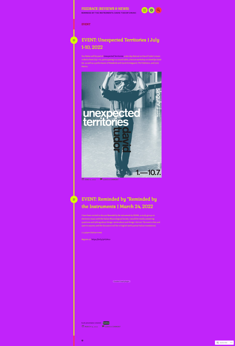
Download (106, 323)
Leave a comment (111, 180)
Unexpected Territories (113, 56)
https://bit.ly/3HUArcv (101, 239)
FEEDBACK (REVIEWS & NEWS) (105, 9)
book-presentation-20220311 (91, 323)
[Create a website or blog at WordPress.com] (82, 341)
